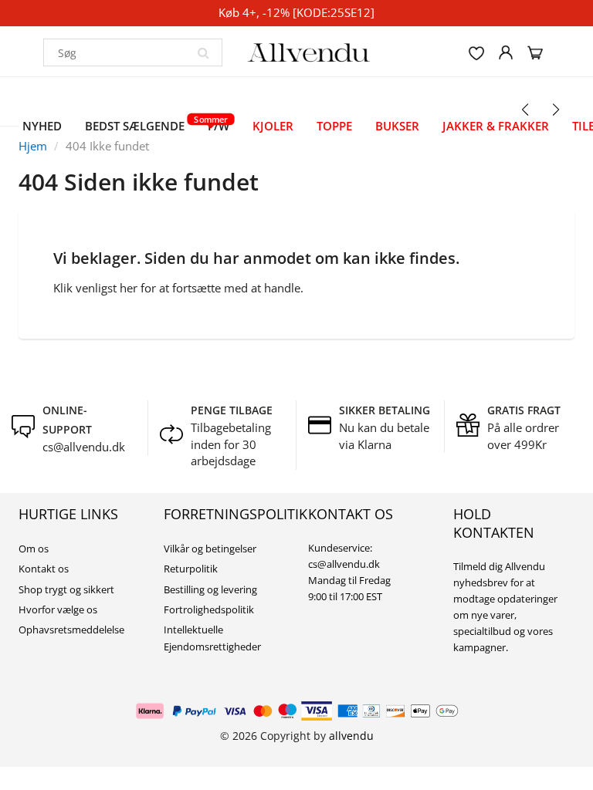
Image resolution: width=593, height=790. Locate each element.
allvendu (351, 735)
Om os (34, 548)
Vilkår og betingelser (210, 548)
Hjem (33, 146)
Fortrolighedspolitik (209, 609)
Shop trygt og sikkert (66, 589)
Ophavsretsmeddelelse (71, 629)
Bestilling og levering (210, 589)
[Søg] (203, 52)
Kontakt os (44, 569)
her (128, 287)
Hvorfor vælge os (58, 609)
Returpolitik (191, 569)
